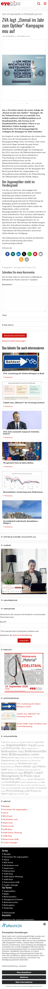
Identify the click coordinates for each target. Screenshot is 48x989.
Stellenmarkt (9, 912)
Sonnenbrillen (17, 788)
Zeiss (17, 794)
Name (4, 315)
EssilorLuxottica (9, 764)
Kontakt (6, 806)
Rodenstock (40, 785)
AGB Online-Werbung (12, 832)
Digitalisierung (10, 760)
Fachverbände (26, 766)
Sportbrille (32, 788)
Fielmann (12, 770)
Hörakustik (34, 770)
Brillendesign (16, 748)
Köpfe (33, 772)
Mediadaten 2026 (10, 819)
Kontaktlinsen (12, 772)
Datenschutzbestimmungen (14, 341)
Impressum (8, 822)
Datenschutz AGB (10, 839)
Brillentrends (10, 757)
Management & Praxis (22, 267)
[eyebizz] (10, 3)
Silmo (5, 788)
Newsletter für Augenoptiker (15, 809)
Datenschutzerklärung (22, 635)
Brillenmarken (24, 754)
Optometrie (13, 785)
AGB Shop (7, 829)
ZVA (34, 267)
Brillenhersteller (11, 902)
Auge (5, 742)
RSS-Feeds (7, 816)
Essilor (36, 761)
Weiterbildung (18, 790)
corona (38, 757)
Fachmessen (28, 763)
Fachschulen (8, 767)
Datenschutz (8, 826)
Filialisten (23, 770)
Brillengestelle (32, 748)
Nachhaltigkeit (15, 782)
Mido (24, 779)
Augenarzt (14, 742)
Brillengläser (12, 751)
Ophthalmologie (33, 782)
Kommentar (7, 284)
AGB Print (7, 836)
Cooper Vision (26, 758)
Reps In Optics (27, 785)
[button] (39, 4)
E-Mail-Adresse (8, 325)
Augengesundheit (26, 742)
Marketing (11, 779)
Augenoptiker (21, 745)
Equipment (26, 761)
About (5, 813)
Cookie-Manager (10, 842)
